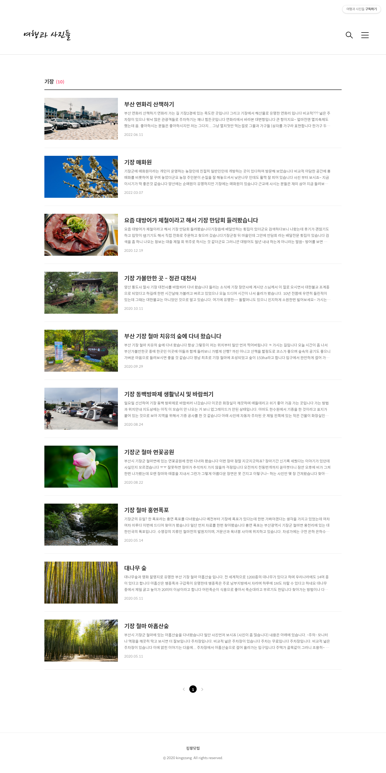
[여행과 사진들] (47, 35)
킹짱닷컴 (193, 748)
